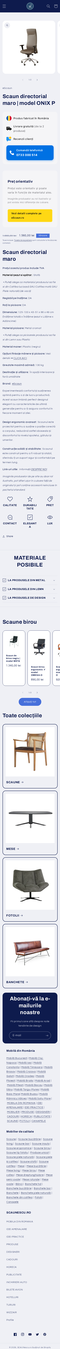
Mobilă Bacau (33, 1085)
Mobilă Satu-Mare (39, 1098)
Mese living (13, 1170)
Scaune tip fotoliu (17, 1152)
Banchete (12, 1193)
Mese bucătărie (36, 1166)
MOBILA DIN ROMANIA (21, 1103)
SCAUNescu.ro (24, 1347)
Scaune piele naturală (20, 1157)
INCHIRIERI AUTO (16, 1282)
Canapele (12, 1202)
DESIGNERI (43, 1112)
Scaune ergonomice (19, 1148)
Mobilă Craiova (26, 1071)
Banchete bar (42, 1188)
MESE (11, 849)
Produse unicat (39, 1152)
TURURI (11, 1305)
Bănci (19, 1184)
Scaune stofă (28, 1161)
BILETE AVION (14, 1290)
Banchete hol (33, 1184)
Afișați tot (30, 701)
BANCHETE (15, 982)
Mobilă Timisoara (32, 1067)
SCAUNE (13, 782)
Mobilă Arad (42, 1080)
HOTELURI (12, 1297)
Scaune (11, 1139)
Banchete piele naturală (36, 1193)
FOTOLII (12, 915)
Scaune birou (42, 1148)
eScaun (17, 383)
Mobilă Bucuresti (16, 1058)
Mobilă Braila (25, 1080)
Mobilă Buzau (29, 1094)
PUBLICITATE (42, 1116)
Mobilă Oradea (25, 1076)
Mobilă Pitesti (15, 1085)
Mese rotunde (31, 1179)
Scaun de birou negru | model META (13, 658)
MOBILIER (13, 1112)
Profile (10, 1320)
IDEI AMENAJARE (16, 1229)
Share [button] (9, 536)
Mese (21, 1166)
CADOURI (13, 1116)
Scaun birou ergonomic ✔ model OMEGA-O (38, 671)
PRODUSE (27, 1112)
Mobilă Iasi (25, 1062)
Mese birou (29, 1170)
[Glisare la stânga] (22, 79)
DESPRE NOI (39, 469)
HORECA (26, 1116)
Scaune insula (40, 1143)
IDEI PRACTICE (34, 1107)
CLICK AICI (20, 358)
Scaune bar (22, 1143)
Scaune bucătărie (29, 1139)
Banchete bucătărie (18, 1188)
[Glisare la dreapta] (37, 79)
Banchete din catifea (19, 1197)
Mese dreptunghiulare (30, 1175)
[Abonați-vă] (47, 1035)
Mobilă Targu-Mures (26, 1089)
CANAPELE (39, 1121)
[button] (4, 6)
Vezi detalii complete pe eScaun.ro (26, 215)
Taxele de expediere (23, 240)
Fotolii (38, 1197)
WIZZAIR (11, 1312)
